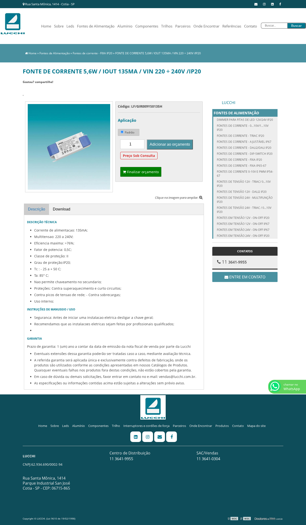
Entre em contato (246, 277)
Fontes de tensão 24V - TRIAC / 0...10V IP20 (244, 210)
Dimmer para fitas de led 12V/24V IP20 (245, 120)
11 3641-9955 (121, 458)
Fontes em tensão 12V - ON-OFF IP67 (243, 224)
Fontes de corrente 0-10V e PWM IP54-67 (245, 174)
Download (61, 209)
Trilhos (166, 26)
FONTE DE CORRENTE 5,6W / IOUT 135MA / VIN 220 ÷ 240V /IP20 (158, 53)
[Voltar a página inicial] (12, 22)
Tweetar (29, 89)
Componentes (146, 26)
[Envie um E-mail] (255, 4)
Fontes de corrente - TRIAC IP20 (240, 136)
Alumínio (124, 26)
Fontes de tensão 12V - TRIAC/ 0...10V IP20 (244, 184)
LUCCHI (228, 102)
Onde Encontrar (206, 26)
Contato (250, 26)
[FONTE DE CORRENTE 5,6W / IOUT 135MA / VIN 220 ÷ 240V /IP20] (69, 146)
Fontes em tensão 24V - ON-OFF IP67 (243, 230)
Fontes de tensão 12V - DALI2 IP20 (242, 192)
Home (46, 26)
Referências (231, 26)
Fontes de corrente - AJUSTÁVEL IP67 (244, 142)
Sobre (59, 26)
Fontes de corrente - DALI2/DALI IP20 (244, 148)
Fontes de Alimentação (96, 26)
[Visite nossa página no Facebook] (280, 4)
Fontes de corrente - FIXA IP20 (92, 53)
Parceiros (183, 26)
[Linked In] (272, 4)
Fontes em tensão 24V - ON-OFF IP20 (243, 236)
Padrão (129, 132)
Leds (70, 26)
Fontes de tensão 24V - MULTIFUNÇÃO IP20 (245, 200)
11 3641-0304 (208, 458)
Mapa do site (256, 426)
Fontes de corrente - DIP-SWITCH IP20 (245, 154)
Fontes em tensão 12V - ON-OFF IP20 (243, 218)
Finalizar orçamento (142, 172)
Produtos (222, 426)
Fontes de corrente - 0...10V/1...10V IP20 (242, 128)
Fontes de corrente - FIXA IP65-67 (241, 166)
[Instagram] (264, 4)
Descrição (36, 209)
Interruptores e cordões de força (146, 426)
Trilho (116, 426)
